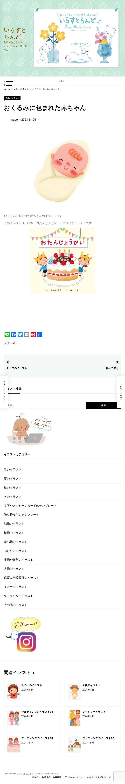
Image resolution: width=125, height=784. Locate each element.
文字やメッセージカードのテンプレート (30, 505)
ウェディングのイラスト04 (37, 711)
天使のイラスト (91, 685)
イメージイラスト (15, 586)
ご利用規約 (45, 777)
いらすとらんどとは (96, 777)
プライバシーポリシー (74, 777)
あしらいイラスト (15, 550)
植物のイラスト (14, 532)
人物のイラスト (12, 98)
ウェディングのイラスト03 (37, 738)
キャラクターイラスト (18, 596)
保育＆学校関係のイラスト (21, 577)
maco (14, 119)
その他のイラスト (15, 605)
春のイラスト (12, 469)
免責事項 (57, 777)
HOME (35, 777)
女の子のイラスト (31, 685)
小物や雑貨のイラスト (18, 559)
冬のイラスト (12, 496)
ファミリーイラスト (94, 711)
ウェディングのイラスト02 (98, 738)
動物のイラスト (14, 523)
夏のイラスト (12, 478)
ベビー (15, 343)
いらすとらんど (15, 33)
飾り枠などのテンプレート (21, 514)
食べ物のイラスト (15, 541)
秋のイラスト (12, 487)
